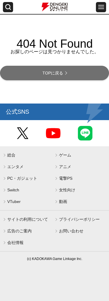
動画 (63, 201)
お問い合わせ (71, 231)
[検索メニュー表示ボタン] (8, 7)
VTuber (14, 201)
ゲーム (65, 155)
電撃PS (65, 178)
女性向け (67, 190)
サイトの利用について (27, 219)
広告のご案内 (19, 231)
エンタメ (15, 166)
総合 (11, 155)
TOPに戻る (52, 73)
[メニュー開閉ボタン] (101, 7)
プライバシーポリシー (79, 219)
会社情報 (15, 242)
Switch (13, 190)
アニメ (65, 166)
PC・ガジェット (22, 178)
